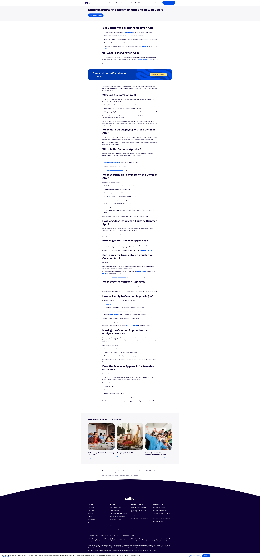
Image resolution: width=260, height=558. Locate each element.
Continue (206, 555)
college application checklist (115, 170)
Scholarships (130, 2)
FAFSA (106, 48)
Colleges (111, 2)
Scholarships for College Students (118, 513)
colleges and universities (145, 59)
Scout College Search (132, 325)
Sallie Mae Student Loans (159, 507)
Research (90, 523)
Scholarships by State (115, 519)
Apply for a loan (169, 2)
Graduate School (120, 2)
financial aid (144, 46)
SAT (110, 196)
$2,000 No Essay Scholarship (138, 507)
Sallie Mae (90, 513)
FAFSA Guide (113, 526)
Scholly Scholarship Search (138, 515)
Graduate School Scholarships (117, 516)
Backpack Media (92, 519)
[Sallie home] (96, 3)
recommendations (132, 112)
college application (127, 32)
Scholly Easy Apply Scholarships (139, 518)
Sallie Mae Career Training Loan (161, 518)
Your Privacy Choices (106, 535)
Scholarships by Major (115, 523)
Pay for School (147, 2)
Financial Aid (138, 2)
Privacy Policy (6, 556)
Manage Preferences (195, 555)
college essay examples (145, 250)
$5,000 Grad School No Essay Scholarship (138, 511)
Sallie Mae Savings (158, 521)
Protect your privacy (93, 535)
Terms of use (117, 535)
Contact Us (91, 510)
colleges (120, 35)
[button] (128, 535)
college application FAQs (119, 277)
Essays (124, 112)
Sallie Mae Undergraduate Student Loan (162, 514)
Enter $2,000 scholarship (96, 15)
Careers (90, 516)
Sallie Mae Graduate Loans (160, 510)
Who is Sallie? (91, 507)
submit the (141, 271)
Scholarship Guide (114, 510)
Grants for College (114, 529)
